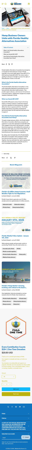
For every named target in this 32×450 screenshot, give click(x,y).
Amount (4, 373)
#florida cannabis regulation (9, 251)
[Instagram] (16, 407)
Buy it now (16, 394)
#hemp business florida (18, 207)
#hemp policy (22, 254)
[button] (16, 389)
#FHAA (18, 248)
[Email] (24, 407)
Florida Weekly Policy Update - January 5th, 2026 (15, 237)
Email (4, 437)
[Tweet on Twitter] (9, 64)
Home (3, 28)
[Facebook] (12, 407)
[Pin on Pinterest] (12, 64)
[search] (5, 4)
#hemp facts (16, 304)
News (7, 28)
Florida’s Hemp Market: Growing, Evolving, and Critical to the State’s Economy (14, 287)
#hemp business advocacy (20, 301)
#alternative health (7, 204)
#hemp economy (7, 304)
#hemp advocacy (7, 301)
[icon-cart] (28, 3)
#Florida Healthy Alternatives (10, 254)
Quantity (4, 381)
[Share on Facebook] (6, 64)
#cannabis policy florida (8, 248)
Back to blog (6, 153)
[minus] (3, 384)
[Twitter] (8, 407)
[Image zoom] (16, 328)
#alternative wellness (19, 204)
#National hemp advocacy (9, 257)
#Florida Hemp (6, 207)
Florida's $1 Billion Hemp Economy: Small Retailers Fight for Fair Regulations (16, 192)
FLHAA (12, 448)
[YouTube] (20, 407)
